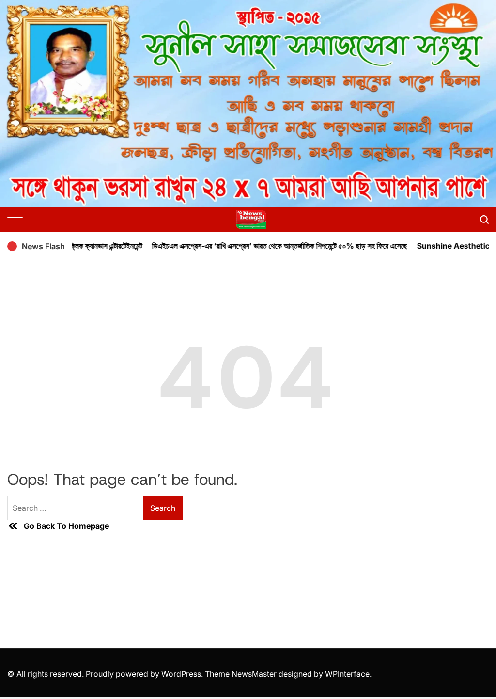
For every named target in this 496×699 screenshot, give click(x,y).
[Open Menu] (15, 219)
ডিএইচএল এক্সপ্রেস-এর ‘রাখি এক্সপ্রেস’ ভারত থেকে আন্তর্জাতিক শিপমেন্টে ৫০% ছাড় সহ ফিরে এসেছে (269, 246)
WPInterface (347, 674)
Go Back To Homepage (66, 526)
